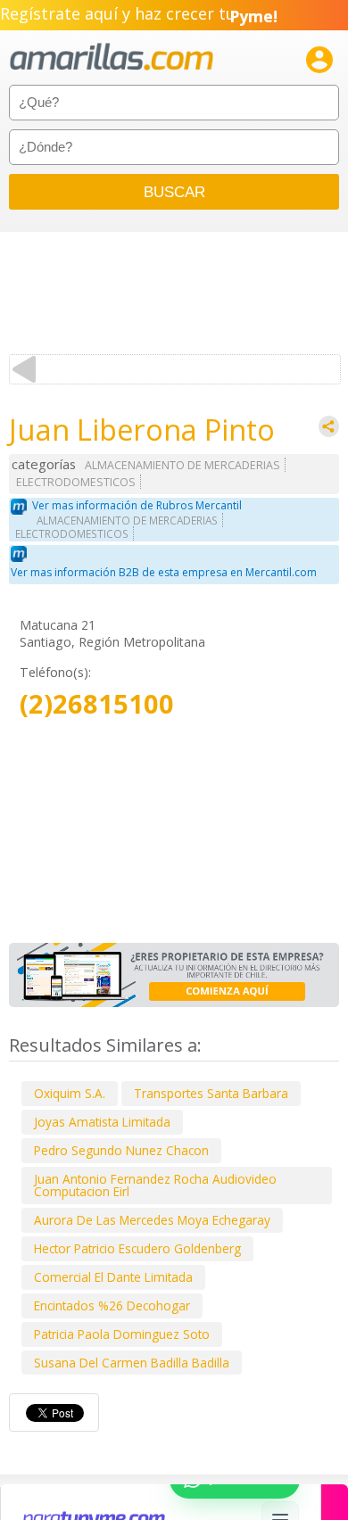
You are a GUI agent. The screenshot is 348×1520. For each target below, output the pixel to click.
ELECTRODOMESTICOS (76, 482)
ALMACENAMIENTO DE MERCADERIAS (182, 465)
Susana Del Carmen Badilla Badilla (131, 1362)
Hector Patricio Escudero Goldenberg (137, 1248)
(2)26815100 (97, 704)
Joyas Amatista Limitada (102, 1121)
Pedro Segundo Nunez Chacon (121, 1150)
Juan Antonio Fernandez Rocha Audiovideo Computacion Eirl (155, 1185)
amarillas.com (111, 57)
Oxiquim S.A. (69, 1093)
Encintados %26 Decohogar (112, 1305)
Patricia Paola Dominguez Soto (122, 1334)
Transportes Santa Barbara (211, 1093)
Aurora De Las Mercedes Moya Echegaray (152, 1219)
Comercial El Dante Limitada (113, 1276)
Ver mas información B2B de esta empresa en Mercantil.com (164, 572)
